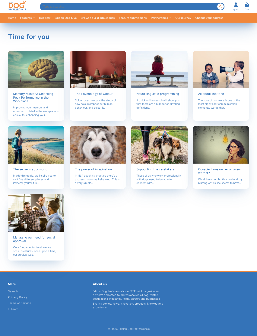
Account (235, 6)
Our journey (183, 18)
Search (13, 291)
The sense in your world (36, 157)
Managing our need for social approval (36, 227)
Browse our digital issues (98, 18)
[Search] (220, 6)
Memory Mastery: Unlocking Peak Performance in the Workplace (36, 86)
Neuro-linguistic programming (159, 86)
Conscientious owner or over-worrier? (221, 157)
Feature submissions (133, 18)
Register (44, 18)
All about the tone (221, 86)
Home (12, 18)
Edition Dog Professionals (134, 328)
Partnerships (159, 18)
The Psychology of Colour (98, 86)
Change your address (209, 18)
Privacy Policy (18, 297)
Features (26, 18)
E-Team (13, 309)
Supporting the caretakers (159, 157)
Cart (247, 6)
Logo (17, 6)
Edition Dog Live (66, 18)
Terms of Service (19, 303)
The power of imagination (98, 157)
